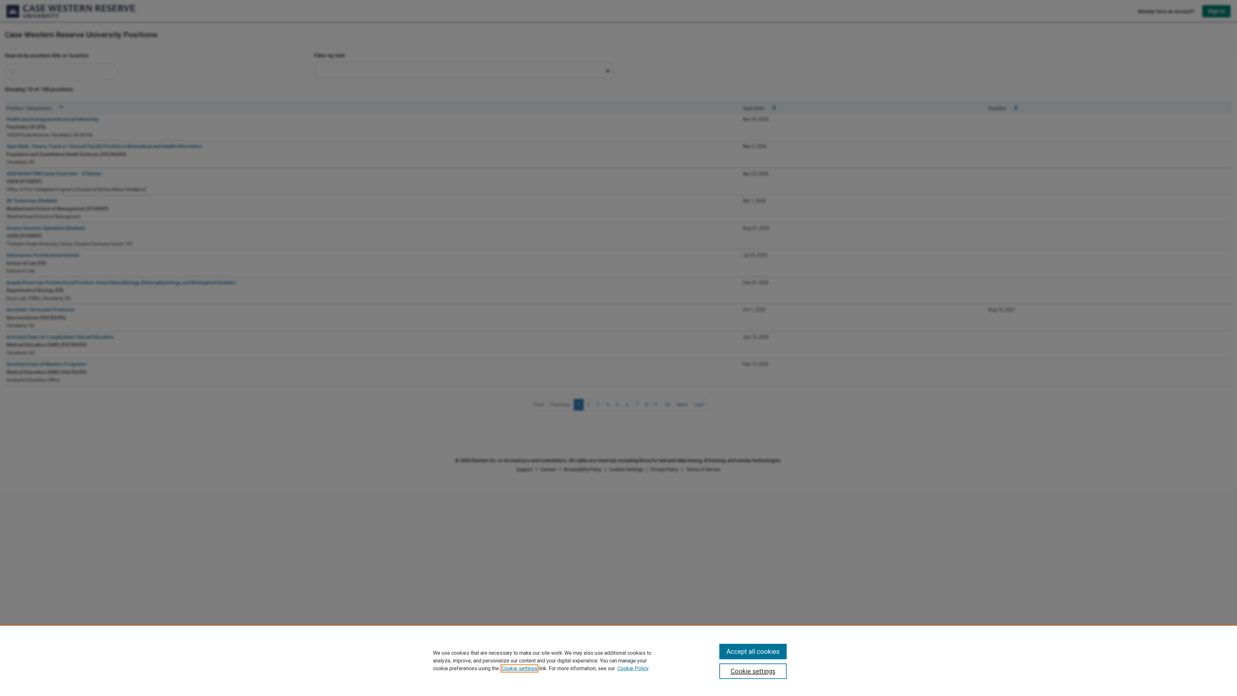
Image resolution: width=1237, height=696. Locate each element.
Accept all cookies (753, 651)
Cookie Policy (633, 668)
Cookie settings (519, 668)
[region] (618, 660)
